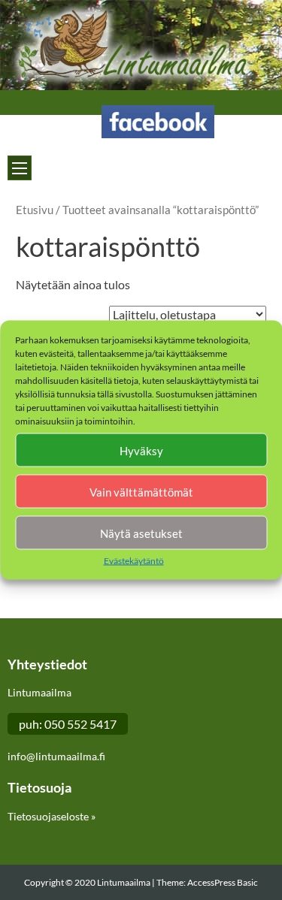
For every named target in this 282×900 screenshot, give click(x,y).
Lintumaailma (124, 882)
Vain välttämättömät (141, 491)
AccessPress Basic (222, 882)
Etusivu (34, 209)
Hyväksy (141, 450)
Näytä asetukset (141, 532)
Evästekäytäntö (134, 560)
